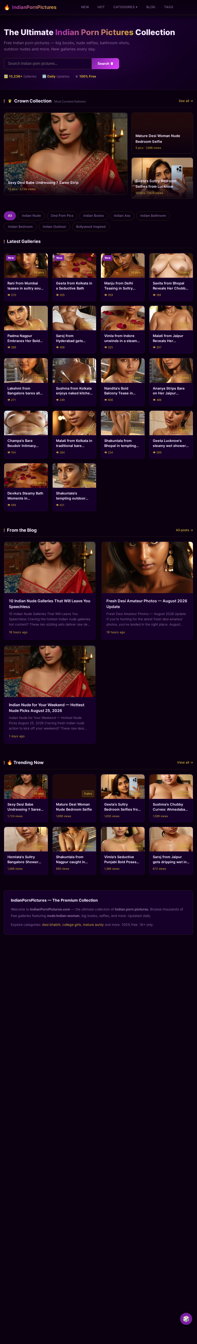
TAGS (168, 7)
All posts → (184, 530)
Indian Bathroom (153, 215)
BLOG (150, 7)
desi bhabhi (51, 924)
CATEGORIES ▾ (125, 7)
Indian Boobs (93, 215)
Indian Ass (122, 215)
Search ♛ (105, 63)
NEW (85, 7)
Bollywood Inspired (91, 227)
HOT (101, 7)
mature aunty (93, 924)
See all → (186, 101)
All (10, 215)
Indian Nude (31, 215)
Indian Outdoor (54, 227)
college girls (71, 924)
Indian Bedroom (20, 227)
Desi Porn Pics (62, 215)
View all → (185, 762)
